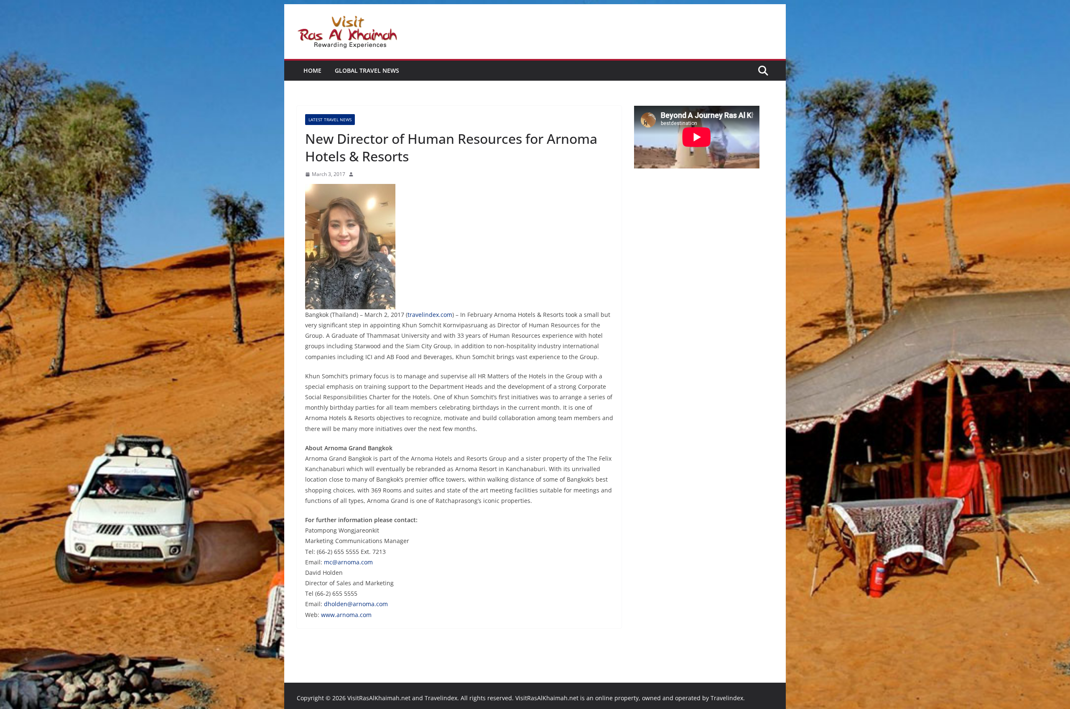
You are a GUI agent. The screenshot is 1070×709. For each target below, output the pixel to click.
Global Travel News (367, 70)
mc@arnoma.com (348, 562)
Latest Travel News (330, 119)
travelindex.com (430, 315)
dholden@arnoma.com (356, 604)
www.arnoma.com (346, 615)
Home (312, 70)
